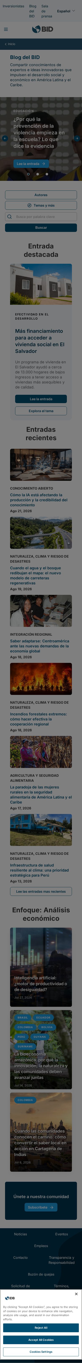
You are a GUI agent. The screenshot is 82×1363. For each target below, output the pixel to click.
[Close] (76, 1294)
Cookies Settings (41, 1351)
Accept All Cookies (41, 1339)
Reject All (41, 1327)
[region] (41, 1324)
